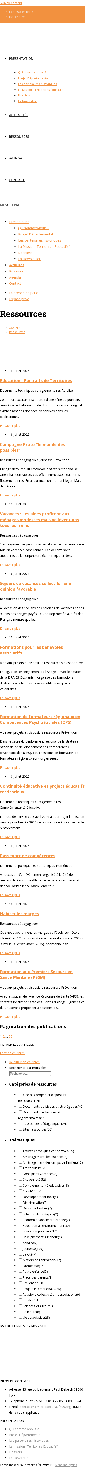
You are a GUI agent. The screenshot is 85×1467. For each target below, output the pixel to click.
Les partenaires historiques (29, 1440)
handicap (31, 1243)
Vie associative (36, 1317)
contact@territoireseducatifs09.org (45, 1406)
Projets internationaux (42, 1289)
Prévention (33, 1283)
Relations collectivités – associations (51, 1294)
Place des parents (38, 1277)
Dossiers (15, 1452)
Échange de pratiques (40, 1214)
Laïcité (29, 1254)
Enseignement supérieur (42, 1237)
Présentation (19, 221)
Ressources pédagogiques (46, 1123)
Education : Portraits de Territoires (36, 380)
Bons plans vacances (40, 1174)
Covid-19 (32, 1191)
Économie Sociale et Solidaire (46, 1220)
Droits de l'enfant (37, 1208)
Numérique (34, 1266)
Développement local (40, 1197)
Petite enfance (35, 1271)
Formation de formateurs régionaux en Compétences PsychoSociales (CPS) (40, 719)
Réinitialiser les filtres (24, 1062)
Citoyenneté (34, 1179)
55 (10, 1036)
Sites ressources (37, 1129)
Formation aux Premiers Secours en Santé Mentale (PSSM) (36, 974)
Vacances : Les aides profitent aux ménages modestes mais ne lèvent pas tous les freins (39, 519)
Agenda (15, 277)
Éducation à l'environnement (46, 1225)
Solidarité (31, 1312)
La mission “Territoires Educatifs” (33, 1446)
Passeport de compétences (27, 855)
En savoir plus (10, 425)
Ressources (17, 332)
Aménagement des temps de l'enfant (53, 1162)
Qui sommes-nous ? (24, 1429)
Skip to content (11, 3)
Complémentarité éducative (46, 1185)
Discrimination (35, 1202)
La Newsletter (19, 1458)
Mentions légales (66, 1465)
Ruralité (31, 1300)
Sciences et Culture (38, 1306)
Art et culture (35, 1168)
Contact (15, 283)
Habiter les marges (19, 913)
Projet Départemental (25, 1435)
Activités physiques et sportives (48, 1151)
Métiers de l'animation (42, 1260)
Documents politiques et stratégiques (53, 1106)
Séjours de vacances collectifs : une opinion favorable (35, 586)
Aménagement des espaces (45, 1156)
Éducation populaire (40, 1231)
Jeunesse (33, 1248)
